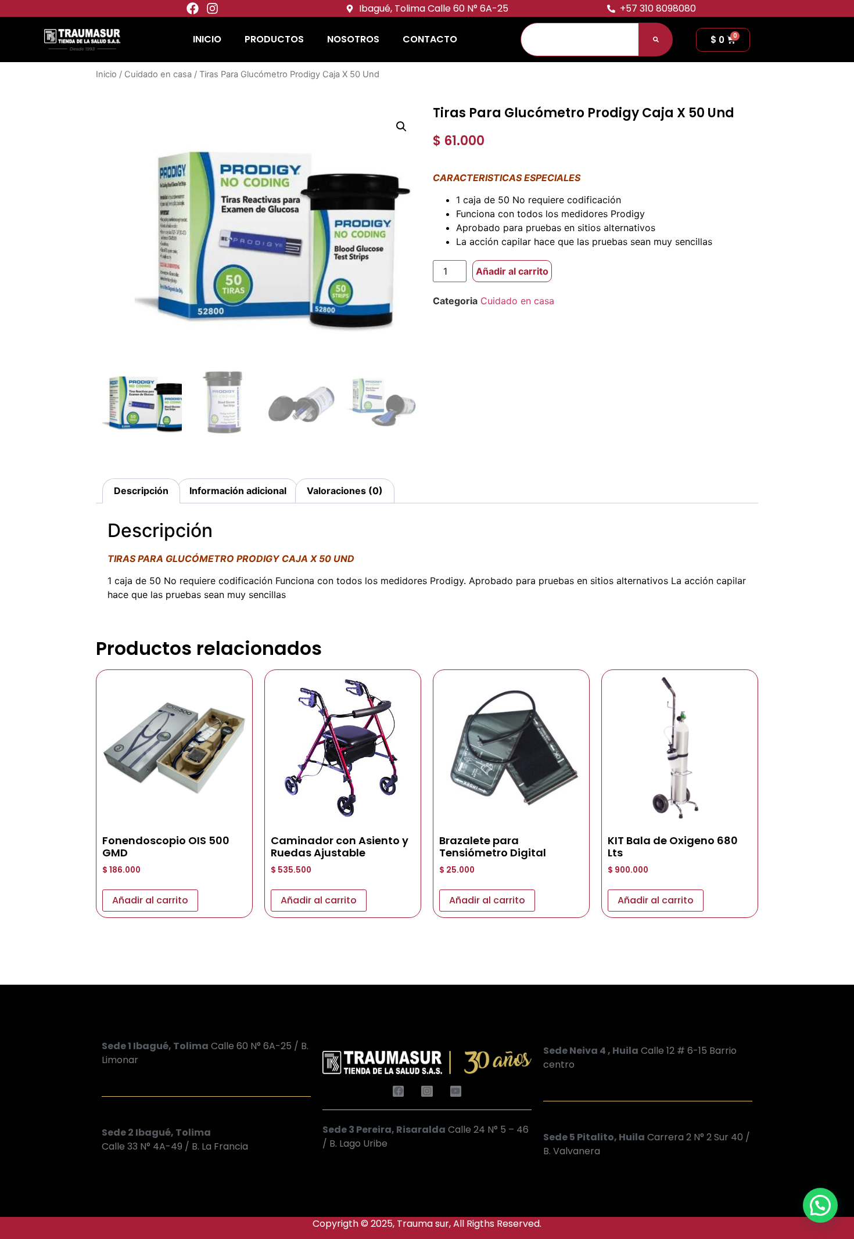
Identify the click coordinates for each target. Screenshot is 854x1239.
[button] (401, 126)
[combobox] (580, 39)
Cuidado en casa (158, 74)
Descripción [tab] (141, 490)
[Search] (656, 39)
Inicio (106, 74)
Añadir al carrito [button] (150, 900)
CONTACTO (430, 39)
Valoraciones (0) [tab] (345, 490)
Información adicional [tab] (237, 490)
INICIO (207, 39)
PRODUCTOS (274, 39)
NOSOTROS (353, 39)
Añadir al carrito (512, 271)
